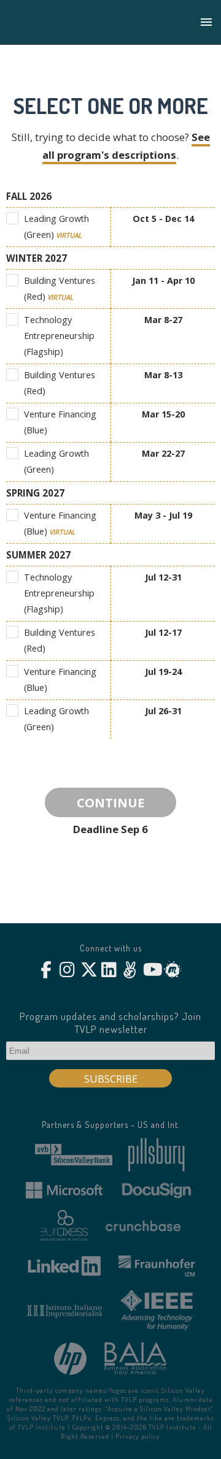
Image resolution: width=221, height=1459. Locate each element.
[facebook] (46, 970)
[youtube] (150, 970)
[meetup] (171, 970)
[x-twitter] (88, 970)
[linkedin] (109, 970)
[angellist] (130, 970)
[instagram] (67, 970)
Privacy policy (137, 1436)
